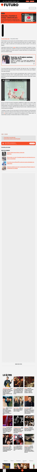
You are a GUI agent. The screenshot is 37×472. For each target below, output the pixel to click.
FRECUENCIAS (14, 1)
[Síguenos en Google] (26, 4)
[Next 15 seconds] (24, 470)
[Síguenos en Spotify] (34, 4)
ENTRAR (27, 1)
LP (4, 113)
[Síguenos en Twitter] (31, 4)
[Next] (27, 470)
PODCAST (18, 1)
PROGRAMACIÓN (10, 1)
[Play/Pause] (22, 470)
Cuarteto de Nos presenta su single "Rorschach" (12, 138)
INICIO (3, 1)
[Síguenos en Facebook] (30, 4)
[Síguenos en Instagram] (27, 4)
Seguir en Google (32, 143)
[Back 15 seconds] (20, 470)
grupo (14, 47)
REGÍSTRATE (32, 1)
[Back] (18, 470)
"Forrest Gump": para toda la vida (9, 137)
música (2, 134)
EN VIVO (6, 1)
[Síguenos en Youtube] (33, 4)
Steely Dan (6, 134)
